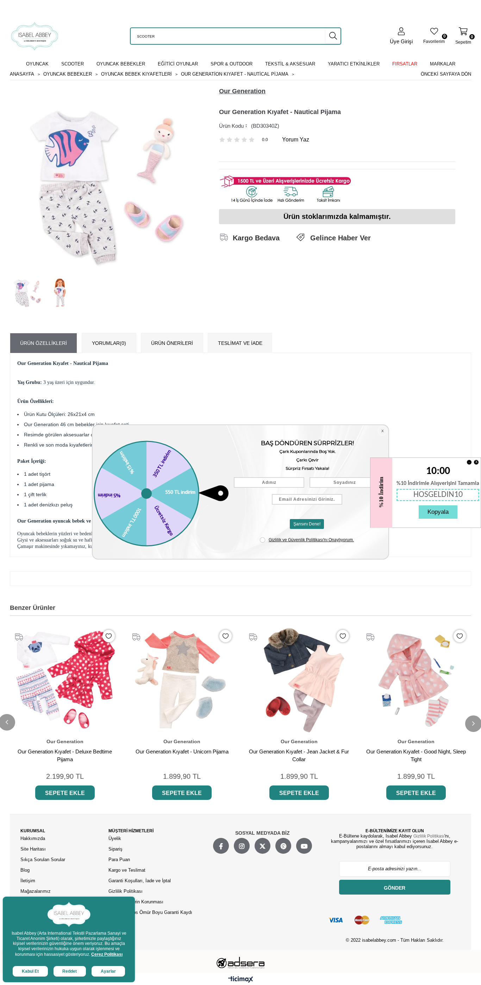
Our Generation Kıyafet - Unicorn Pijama (182, 751)
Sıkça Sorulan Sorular (42, 859)
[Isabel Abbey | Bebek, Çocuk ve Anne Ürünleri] (35, 36)
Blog (25, 870)
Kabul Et (30, 971)
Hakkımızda (32, 838)
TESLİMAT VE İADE (240, 343)
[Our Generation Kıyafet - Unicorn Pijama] (182, 680)
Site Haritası (33, 849)
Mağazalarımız (35, 891)
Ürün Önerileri (172, 343)
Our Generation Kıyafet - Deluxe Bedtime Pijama (65, 755)
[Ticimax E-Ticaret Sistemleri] (240, 979)
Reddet (69, 971)
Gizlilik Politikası (125, 891)
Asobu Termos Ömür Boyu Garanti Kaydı (150, 912)
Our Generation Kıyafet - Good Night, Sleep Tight (416, 755)
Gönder (394, 888)
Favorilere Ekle (108, 636)
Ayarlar (108, 971)
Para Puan (119, 859)
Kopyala (438, 512)
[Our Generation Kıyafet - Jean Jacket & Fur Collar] (299, 680)
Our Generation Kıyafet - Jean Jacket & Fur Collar (299, 755)
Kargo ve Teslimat (126, 870)
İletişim (27, 880)
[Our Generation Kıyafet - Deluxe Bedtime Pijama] (65, 680)
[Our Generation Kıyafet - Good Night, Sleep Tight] (416, 680)
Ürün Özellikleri (43, 343)
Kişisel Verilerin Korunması (135, 901)
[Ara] (333, 36)
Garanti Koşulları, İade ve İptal (139, 880)
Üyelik (114, 838)
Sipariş (115, 849)
